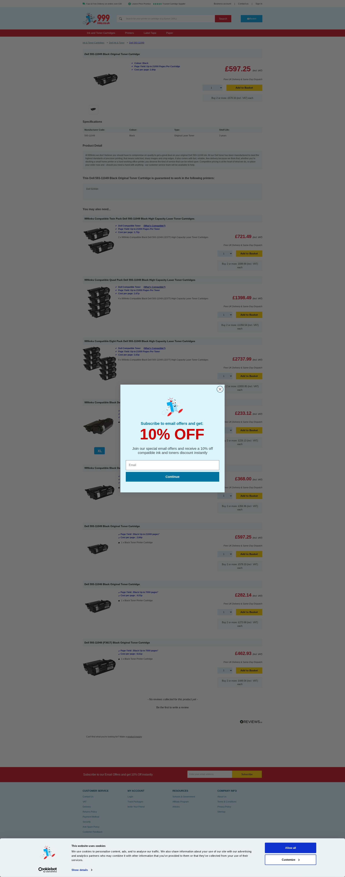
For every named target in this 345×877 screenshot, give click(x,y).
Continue (172, 477)
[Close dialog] (220, 389)
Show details (80, 869)
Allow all (290, 847)
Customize (288, 859)
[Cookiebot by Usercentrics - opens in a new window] (47, 870)
